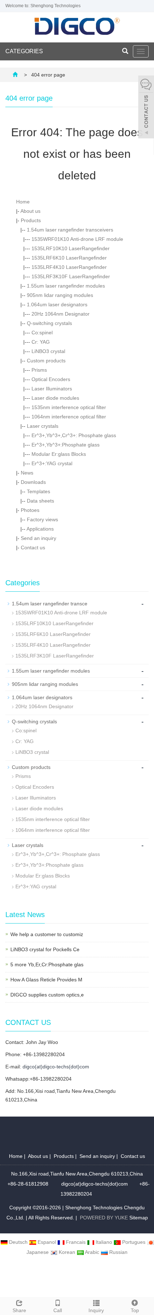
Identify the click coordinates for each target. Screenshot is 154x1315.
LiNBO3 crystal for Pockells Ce (45, 949)
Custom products (46, 360)
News (27, 473)
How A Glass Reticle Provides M (46, 979)
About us (30, 211)
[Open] (146, 107)
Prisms (39, 370)
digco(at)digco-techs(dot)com (56, 1066)
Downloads (33, 482)
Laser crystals (42, 426)
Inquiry (96, 1310)
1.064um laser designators (57, 304)
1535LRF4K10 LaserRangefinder (69, 267)
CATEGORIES (24, 51)
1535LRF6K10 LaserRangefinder (69, 258)
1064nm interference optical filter (69, 417)
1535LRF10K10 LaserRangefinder (71, 248)
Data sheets (40, 501)
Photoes (30, 510)
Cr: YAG (41, 342)
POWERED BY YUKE (104, 1217)
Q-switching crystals (49, 323)
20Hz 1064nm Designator (61, 314)
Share (19, 1310)
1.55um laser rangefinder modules (66, 286)
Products (31, 220)
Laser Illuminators (52, 388)
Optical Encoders (51, 379)
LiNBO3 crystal (48, 351)
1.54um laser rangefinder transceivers (70, 230)
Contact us (33, 547)
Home (23, 202)
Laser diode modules (55, 398)
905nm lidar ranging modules (60, 295)
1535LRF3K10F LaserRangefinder (71, 276)
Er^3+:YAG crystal (52, 463)
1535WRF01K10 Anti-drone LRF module (77, 239)
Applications (40, 529)
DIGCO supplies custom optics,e (47, 995)
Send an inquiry (38, 538)
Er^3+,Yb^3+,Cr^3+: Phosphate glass (74, 435)
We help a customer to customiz (46, 934)
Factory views (42, 519)
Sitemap (138, 1217)
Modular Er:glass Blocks (59, 454)
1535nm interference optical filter (69, 407)
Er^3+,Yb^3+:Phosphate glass (66, 445)
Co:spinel (42, 332)
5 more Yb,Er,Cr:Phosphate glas (46, 964)
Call (57, 1310)
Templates (38, 491)
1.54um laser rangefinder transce (49, 603)
